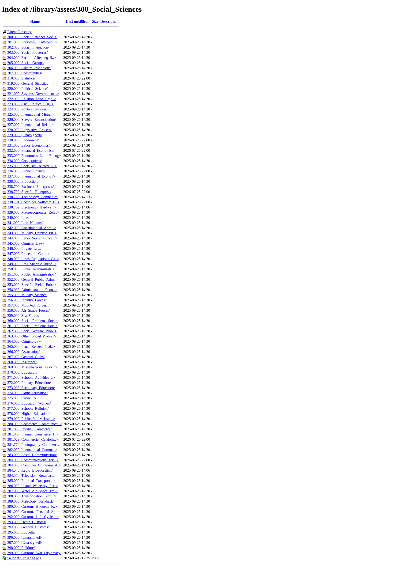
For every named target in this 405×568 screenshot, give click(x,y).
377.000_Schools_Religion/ (28, 408)
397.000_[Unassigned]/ (24, 543)
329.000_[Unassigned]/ (24, 135)
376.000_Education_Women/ (29, 403)
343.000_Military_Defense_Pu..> (32, 233)
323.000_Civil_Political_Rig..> (30, 104)
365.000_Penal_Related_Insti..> (31, 346)
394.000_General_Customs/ (28, 527)
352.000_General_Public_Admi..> (33, 279)
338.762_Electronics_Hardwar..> (31, 207)
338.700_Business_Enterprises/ (30, 187)
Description (109, 21)
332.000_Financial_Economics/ (30, 150)
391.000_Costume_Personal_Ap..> (33, 512)
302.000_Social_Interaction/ (28, 47)
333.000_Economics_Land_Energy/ (34, 156)
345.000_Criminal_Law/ (25, 243)
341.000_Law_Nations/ (24, 223)
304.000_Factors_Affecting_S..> (31, 58)
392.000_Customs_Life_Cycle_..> (33, 517)
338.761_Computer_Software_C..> (33, 202)
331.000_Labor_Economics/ (28, 145)
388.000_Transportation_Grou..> (31, 496)
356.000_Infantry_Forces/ (26, 300)
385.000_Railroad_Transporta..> (31, 481)
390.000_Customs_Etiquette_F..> (32, 506)
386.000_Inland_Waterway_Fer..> (32, 486)
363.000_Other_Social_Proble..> (31, 336)
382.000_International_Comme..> (32, 450)
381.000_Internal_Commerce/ (29, 429)
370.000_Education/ (22, 372)
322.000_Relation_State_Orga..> (31, 99)
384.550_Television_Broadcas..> (31, 475)
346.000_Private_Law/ (24, 248)
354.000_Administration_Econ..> (32, 290)
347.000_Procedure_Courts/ (28, 254)
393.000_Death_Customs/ (26, 522)
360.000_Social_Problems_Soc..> (32, 321)
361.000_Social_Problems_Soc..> (32, 326)
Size (95, 21)
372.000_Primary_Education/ (29, 383)
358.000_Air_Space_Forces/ (28, 310)
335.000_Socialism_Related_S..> (32, 166)
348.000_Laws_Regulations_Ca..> (33, 259)
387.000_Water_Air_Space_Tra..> (32, 491)
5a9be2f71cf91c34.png (24, 558)
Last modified (77, 21)
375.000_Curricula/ (21, 398)
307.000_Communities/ (24, 73)
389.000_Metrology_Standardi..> (32, 501)
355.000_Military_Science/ (27, 295)
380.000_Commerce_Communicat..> (34, 424)
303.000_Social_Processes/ (27, 52)
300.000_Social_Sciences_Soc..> (32, 37)
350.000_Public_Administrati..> (31, 269)
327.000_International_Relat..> (30, 125)
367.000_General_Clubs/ (26, 357)
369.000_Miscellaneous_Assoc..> (32, 367)
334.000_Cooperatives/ (24, 161)
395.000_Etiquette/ (21, 532)
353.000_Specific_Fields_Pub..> (31, 285)
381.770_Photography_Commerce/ (33, 445)
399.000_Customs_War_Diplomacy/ (34, 553)
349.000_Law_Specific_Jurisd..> (31, 264)
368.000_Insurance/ (22, 362)
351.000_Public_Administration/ (31, 274)
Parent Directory (19, 32)
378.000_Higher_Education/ (28, 414)
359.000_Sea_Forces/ (23, 316)
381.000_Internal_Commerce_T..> (33, 434)
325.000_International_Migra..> (31, 114)
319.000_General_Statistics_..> (30, 83)
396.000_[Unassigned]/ (24, 537)
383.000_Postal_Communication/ (32, 455)
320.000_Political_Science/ (27, 89)
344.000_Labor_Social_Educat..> (32, 238)
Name (35, 21)
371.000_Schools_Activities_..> (31, 377)
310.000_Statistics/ (21, 78)
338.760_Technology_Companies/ (32, 197)
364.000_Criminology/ (24, 341)
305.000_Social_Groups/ (25, 63)
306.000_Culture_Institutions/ (29, 68)
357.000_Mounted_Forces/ (27, 305)
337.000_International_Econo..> (31, 176)
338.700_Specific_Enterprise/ (29, 192)
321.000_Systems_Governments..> (33, 94)
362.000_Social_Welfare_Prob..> (32, 331)
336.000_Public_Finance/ (26, 171)
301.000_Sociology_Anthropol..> (32, 42)
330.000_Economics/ (23, 140)
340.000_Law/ (18, 218)
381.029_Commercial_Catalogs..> (32, 439)
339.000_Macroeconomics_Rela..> (33, 212)
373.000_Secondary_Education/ (31, 388)
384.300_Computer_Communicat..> (34, 465)
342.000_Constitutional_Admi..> (31, 228)
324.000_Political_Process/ (27, 109)
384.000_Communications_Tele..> (33, 460)
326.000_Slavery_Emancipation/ (31, 119)
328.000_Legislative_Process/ (29, 130)
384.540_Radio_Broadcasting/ (29, 470)
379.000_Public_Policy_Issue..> (31, 419)
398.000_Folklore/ (21, 548)
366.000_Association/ (23, 352)
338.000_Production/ (22, 181)
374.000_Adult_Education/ (27, 393)
